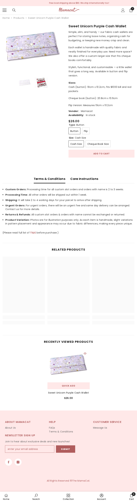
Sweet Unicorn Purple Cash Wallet (68, 392)
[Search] (14, 10)
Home (6, 18)
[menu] (5, 10)
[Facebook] (8, 462)
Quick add (68, 385)
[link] (24, 317)
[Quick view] (85, 353)
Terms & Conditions (49, 179)
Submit (65, 449)
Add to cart (101, 153)
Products (19, 18)
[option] (33, 47)
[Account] (123, 10)
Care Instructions (84, 179)
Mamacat (87, 111)
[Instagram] (18, 462)
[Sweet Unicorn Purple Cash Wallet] (68, 365)
